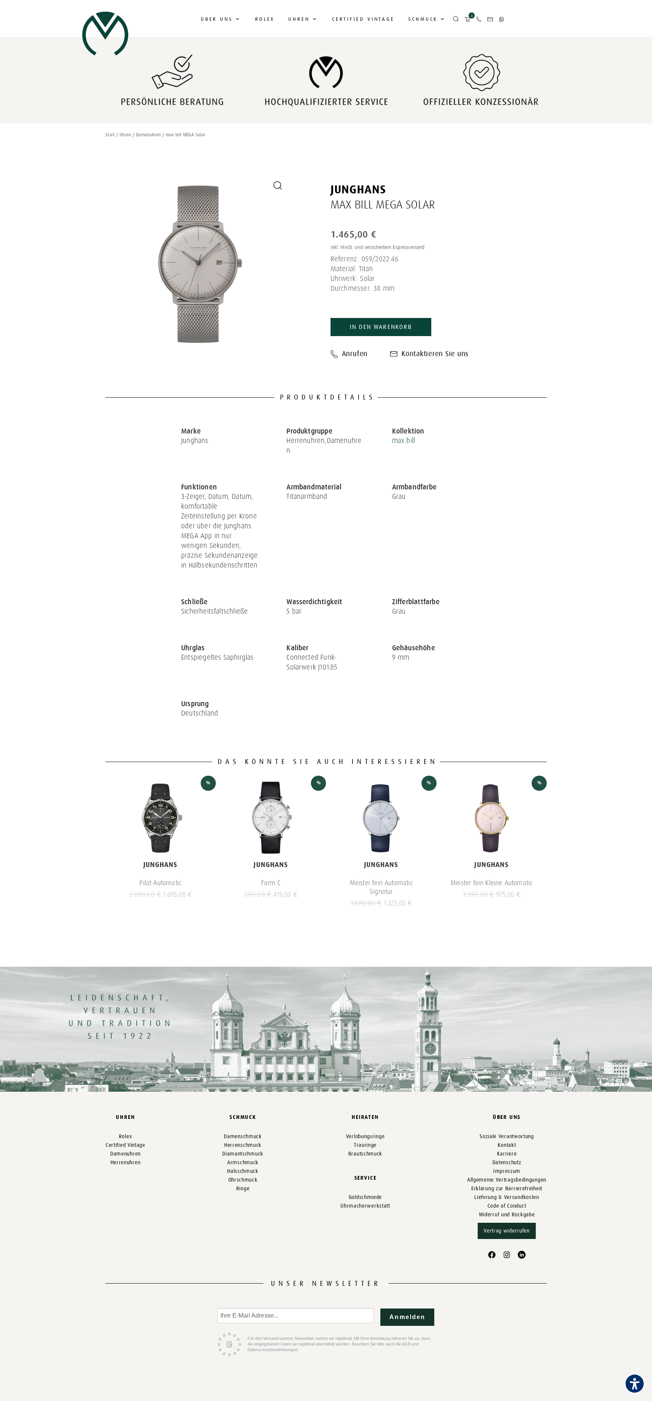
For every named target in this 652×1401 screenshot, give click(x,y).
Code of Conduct (506, 1206)
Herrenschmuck (242, 1145)
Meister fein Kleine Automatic (491, 882)
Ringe (243, 1188)
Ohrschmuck (243, 1179)
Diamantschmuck (242, 1153)
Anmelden (407, 1317)
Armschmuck (242, 1162)
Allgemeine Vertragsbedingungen (506, 1179)
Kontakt (507, 1145)
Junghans (358, 189)
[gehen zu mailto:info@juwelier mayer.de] (490, 19)
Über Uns (217, 19)
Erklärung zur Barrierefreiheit (506, 1188)
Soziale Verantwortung (507, 1136)
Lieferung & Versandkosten (506, 1197)
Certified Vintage (363, 19)
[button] (455, 19)
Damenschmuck (242, 1136)
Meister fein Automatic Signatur (381, 887)
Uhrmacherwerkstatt (365, 1206)
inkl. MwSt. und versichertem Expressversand (378, 247)
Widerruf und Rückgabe (507, 1214)
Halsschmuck (242, 1171)
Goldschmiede (365, 1197)
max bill (403, 440)
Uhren (299, 19)
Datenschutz (506, 1162)
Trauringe (365, 1145)
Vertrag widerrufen (507, 1230)
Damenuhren (148, 135)
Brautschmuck (365, 1153)
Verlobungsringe (365, 1136)
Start (110, 135)
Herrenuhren (126, 1162)
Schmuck (423, 19)
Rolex (265, 19)
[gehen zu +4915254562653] (501, 19)
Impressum (506, 1171)
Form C (270, 882)
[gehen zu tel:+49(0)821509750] (478, 19)
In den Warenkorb (381, 327)
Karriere (507, 1153)
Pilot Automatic (160, 882)
